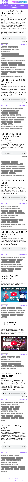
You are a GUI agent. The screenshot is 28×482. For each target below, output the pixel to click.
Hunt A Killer (15, 206)
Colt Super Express (13, 113)
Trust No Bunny (5, 128)
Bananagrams (15, 418)
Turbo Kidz (4, 74)
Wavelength (19, 259)
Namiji (8, 222)
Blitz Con (12, 481)
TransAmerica (20, 314)
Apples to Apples (9, 469)
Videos (11, 480)
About (22, 5)
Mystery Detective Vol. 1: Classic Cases (10, 53)
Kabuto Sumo (10, 122)
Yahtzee (10, 124)
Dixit (3, 469)
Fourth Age (21, 402)
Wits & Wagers (12, 259)
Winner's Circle (5, 217)
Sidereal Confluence (19, 213)
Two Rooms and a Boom (15, 128)
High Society (14, 224)
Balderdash (14, 464)
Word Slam (18, 115)
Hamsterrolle (17, 122)
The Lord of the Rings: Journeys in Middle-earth (12, 108)
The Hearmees (5, 67)
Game (3, 460)
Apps (15, 411)
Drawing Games (21, 60)
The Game (16, 257)
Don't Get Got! (5, 117)
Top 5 (21, 164)
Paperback (16, 455)
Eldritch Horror (11, 312)
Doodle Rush (21, 65)
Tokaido (3, 222)
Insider (17, 262)
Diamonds (4, 471)
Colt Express (4, 113)
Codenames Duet (5, 359)
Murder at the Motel (6, 206)
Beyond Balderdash (6, 464)
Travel (10, 409)
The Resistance (19, 126)
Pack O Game (5, 411)
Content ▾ (14, 5)
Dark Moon (12, 314)
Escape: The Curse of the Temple (9, 361)
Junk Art (3, 122)
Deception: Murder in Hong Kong (13, 460)
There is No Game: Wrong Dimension (10, 164)
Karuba (19, 361)
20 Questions (19, 413)
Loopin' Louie (5, 119)
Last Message (13, 67)
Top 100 (3, 308)
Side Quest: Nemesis (12, 47)
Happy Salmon (5, 170)
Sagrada (21, 418)
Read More (4, 44)
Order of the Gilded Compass (8, 457)
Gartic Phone (12, 173)
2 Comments (23, 399)
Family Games (19, 457)
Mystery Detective (6, 51)
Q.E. (19, 224)
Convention (4, 409)
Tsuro (9, 462)
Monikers (15, 175)
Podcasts (6, 480)
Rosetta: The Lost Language (8, 69)
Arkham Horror (5, 314)
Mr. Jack (3, 213)
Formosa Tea (11, 268)
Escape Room (15, 49)
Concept (4, 266)
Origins (12, 406)
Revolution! (4, 363)
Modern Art (18, 308)
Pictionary (4, 62)
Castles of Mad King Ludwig (14, 363)
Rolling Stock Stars (6, 162)
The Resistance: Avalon (20, 166)
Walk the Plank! (5, 115)
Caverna (21, 219)
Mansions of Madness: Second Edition (10, 110)
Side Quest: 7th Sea (6, 49)
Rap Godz (4, 268)
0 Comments (23, 44)
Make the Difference (20, 69)
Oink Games (16, 409)
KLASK (11, 119)
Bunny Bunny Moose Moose (19, 168)
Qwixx (11, 411)
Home (6, 5)
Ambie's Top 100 (10, 308)
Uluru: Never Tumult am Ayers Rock (9, 219)
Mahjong (14, 462)
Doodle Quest (13, 71)
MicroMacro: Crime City (7, 208)
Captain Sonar (5, 71)
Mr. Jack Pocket (10, 213)
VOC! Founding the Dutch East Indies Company (12, 76)
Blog (15, 480)
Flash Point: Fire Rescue (7, 366)
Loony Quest (20, 71)
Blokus (18, 357)
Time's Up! (21, 175)
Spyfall (13, 413)
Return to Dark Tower (18, 119)
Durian (3, 166)
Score (3, 420)
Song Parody (18, 268)
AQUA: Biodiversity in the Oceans (9, 60)
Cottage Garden (5, 406)
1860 (7, 226)
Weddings (12, 115)
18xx (23, 224)
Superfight (17, 469)
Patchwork (4, 317)
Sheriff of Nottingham (6, 175)
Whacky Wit (4, 124)
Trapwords (8, 168)
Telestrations (5, 65)
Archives (17, 481)
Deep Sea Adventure (12, 215)
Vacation (17, 406)
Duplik (11, 170)
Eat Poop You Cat (13, 65)
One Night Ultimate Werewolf (8, 126)
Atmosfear (22, 257)
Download (24, 41)
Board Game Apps (6, 413)
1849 (11, 226)
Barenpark (15, 404)
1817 (3, 226)
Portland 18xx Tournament (11, 402)
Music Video (4, 271)
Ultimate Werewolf (6, 418)
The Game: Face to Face (7, 257)
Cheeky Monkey (19, 312)
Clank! (11, 455)
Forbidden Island (5, 466)
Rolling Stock (14, 162)
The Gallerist (4, 310)
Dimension (12, 217)
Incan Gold (4, 215)
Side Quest (4, 47)
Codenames (4, 259)
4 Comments (23, 452)
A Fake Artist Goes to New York (14, 62)
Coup (3, 168)
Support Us (14, 7)
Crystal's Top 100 (11, 357)
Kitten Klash (8, 404)
